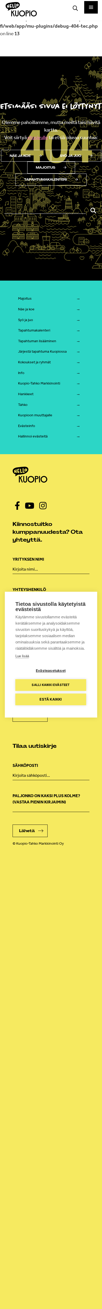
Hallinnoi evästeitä (33, 436)
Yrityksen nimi (28, 559)
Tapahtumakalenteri (45, 179)
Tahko (22, 404)
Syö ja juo (70, 156)
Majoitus (45, 167)
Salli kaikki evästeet (51, 685)
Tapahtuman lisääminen (37, 341)
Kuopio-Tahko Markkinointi (39, 383)
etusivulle (37, 137)
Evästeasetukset (51, 670)
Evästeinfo (26, 426)
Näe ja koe (20, 156)
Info (21, 373)
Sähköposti (25, 765)
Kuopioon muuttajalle (35, 415)
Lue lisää (22, 656)
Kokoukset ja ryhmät (34, 362)
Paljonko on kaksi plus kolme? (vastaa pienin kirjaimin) (46, 798)
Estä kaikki (50, 699)
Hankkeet (25, 394)
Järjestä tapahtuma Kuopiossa (42, 351)
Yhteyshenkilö (29, 589)
